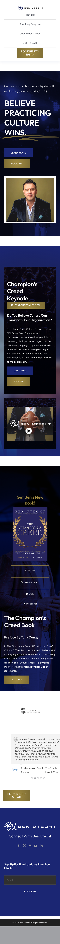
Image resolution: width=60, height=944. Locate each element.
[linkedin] (41, 845)
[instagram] (30, 845)
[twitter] (24, 845)
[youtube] (35, 845)
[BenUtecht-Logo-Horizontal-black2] (30, 6)
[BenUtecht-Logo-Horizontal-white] (30, 823)
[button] (32, 778)
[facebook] (18, 845)
